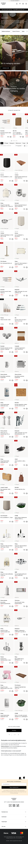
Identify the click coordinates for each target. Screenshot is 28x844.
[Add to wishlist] (8, 137)
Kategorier (12, 143)
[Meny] (26, 3)
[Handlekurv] (23, 3)
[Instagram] (14, 805)
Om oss (3, 826)
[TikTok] (18, 805)
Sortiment (4, 816)
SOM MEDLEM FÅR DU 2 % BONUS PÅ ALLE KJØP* (15, 1)
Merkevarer (18, 143)
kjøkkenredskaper (5, 746)
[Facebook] (10, 805)
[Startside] (3, 4)
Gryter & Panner (16, 31)
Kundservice (5, 812)
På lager (6, 143)
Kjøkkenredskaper (6, 31)
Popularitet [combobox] (19, 145)
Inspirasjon (4, 821)
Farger (23, 143)
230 (15, 734)
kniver (22, 753)
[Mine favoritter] (19, 3)
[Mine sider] (16, 3)
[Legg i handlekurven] (10, 137)
